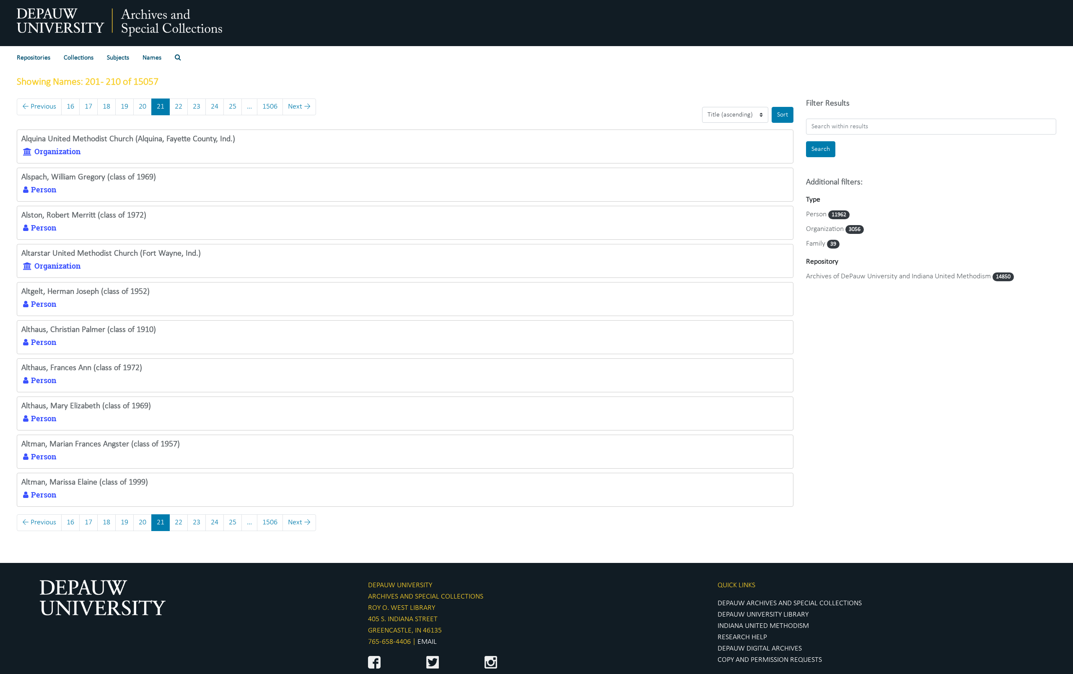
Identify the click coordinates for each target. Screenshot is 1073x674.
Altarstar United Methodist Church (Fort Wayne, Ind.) (111, 253)
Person (817, 214)
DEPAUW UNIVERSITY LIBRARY (763, 615)
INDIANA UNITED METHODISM (763, 626)
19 (124, 107)
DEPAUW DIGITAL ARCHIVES (760, 649)
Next (299, 107)
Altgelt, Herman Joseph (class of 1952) (85, 292)
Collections (78, 57)
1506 (269, 107)
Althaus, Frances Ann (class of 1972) (81, 368)
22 (178, 107)
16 (70, 107)
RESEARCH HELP (742, 637)
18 (106, 107)
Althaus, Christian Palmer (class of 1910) (88, 330)
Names (152, 57)
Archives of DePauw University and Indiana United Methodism (899, 276)
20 (142, 107)
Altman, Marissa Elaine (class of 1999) (84, 482)
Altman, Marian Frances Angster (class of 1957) (100, 444)
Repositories (33, 57)
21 (160, 107)
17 (88, 107)
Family (816, 244)
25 (232, 107)
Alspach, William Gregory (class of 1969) (88, 177)
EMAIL (427, 642)
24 (214, 107)
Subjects (118, 57)
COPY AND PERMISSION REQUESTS (770, 660)
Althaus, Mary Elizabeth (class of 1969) (86, 406)
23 (196, 107)
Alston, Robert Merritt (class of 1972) (83, 215)
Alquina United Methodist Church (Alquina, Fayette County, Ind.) (128, 139)
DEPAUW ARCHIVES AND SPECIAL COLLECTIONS (790, 603)
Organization (825, 229)
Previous (39, 107)
